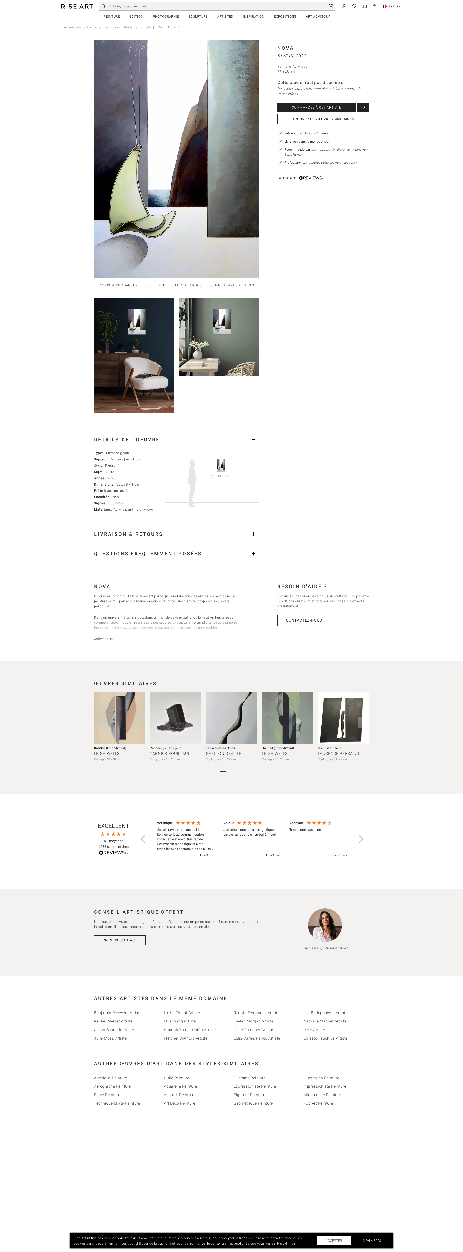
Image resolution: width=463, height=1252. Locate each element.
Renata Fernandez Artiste (256, 1012)
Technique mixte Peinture (117, 1103)
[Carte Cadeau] (364, 5)
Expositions (285, 16)
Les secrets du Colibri (221, 748)
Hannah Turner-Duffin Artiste (190, 1030)
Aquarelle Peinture (180, 1086)
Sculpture (198, 16)
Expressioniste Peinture (255, 1086)
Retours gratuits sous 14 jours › (307, 133)
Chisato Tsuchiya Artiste (326, 1038)
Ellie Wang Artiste (180, 1021)
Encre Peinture (107, 1094)
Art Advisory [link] (318, 16)
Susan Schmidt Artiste (114, 1030)
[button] (143, 839)
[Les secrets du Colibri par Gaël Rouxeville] (231, 718)
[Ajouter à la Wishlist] (363, 107)
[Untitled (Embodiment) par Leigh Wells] (119, 718)
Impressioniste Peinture (325, 1086)
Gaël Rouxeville (223, 753)
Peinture (112, 16)
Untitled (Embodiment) (110, 748)
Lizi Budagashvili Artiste (325, 1012)
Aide (162, 285)
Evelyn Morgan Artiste (253, 1021)
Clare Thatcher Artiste (253, 1030)
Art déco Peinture (179, 1103)
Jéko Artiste (314, 1030)
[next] (363, 722)
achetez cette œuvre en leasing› (320, 162)
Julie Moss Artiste (110, 1038)
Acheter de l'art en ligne (82, 27)
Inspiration (253, 16)
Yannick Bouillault (171, 753)
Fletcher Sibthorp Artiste (186, 1038)
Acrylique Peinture (110, 1078)
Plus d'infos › (287, 94)
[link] (330, 6)
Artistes (225, 16)
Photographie (166, 16)
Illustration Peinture (321, 1078)
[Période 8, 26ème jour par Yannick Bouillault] (175, 718)
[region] (252, 839)
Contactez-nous (304, 620)
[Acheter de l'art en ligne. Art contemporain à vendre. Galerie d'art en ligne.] (77, 6)
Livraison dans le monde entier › (307, 141)
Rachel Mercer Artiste (113, 1021)
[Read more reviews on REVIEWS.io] (113, 853)
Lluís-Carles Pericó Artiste (257, 1038)
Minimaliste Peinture (322, 1094)
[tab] (176, 439)
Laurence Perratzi (338, 753)
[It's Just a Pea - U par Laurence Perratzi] (343, 718)
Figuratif (112, 465)
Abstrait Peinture (179, 1094)
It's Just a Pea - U (330, 748)
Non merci (372, 1241)
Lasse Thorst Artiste (182, 1012)
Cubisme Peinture (250, 1078)
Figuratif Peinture (249, 1094)
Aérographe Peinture (112, 1086)
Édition (136, 16)
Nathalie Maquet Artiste (325, 1021)
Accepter (334, 1241)
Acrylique (133, 459)
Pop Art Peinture (318, 1103)
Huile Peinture (176, 1078)
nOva (160, 27)
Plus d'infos (286, 1243)
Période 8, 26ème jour (165, 748)
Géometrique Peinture (253, 1103)
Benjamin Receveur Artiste (118, 1012)
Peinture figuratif (137, 27)
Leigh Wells (107, 753)
